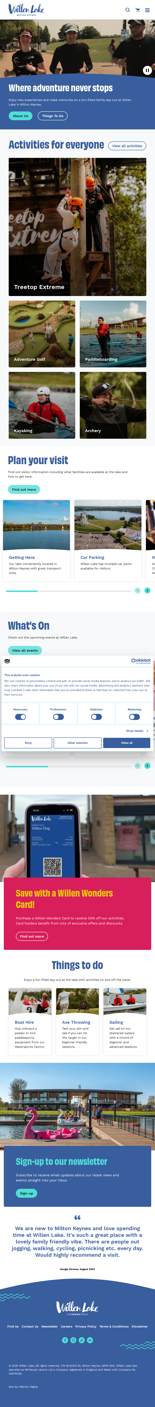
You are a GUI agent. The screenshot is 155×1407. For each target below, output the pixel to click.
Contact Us (30, 1326)
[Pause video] (147, 70)
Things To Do (53, 116)
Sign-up (26, 1193)
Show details (134, 730)
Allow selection (77, 742)
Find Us (13, 1326)
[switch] (58, 717)
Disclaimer (140, 1326)
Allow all (127, 742)
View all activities (127, 146)
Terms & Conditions (114, 1326)
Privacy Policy (85, 1326)
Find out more (24, 489)
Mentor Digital (28, 1386)
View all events (25, 650)
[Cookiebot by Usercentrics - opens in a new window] (134, 661)
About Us (20, 116)
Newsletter (49, 1326)
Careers (66, 1326)
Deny (28, 742)
